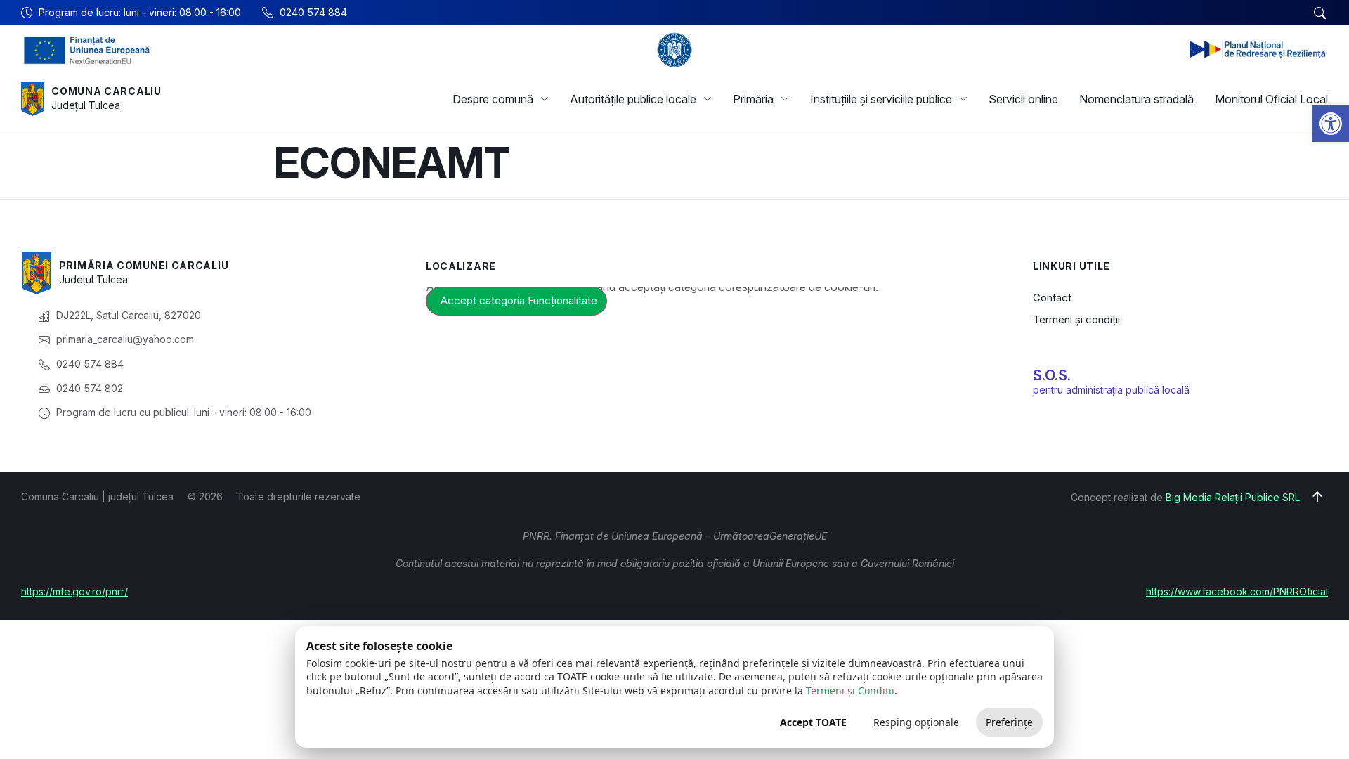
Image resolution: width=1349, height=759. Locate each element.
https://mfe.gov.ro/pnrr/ (74, 591)
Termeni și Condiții (850, 690)
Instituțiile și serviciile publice (881, 99)
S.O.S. (1052, 375)
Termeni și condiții (1076, 319)
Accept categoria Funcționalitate (519, 300)
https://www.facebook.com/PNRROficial (1237, 591)
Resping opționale (916, 722)
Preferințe (1009, 722)
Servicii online (1023, 99)
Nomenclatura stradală (1136, 99)
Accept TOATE (813, 722)
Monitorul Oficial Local (1271, 99)
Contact (1052, 297)
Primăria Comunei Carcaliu (144, 265)
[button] (1330, 123)
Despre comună (492, 99)
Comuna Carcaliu (106, 91)
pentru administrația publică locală (1111, 390)
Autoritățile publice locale (633, 99)
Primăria (753, 99)
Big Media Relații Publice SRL (1233, 497)
